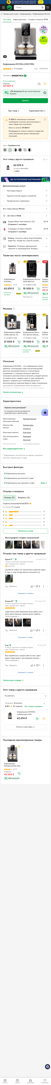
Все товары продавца (33, 706)
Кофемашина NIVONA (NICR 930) (12, 765)
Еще (44, 483)
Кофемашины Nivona (41, 14)
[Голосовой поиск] (42, 7)
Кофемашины (25, 14)
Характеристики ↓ (37, 111)
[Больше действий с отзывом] (43, 586)
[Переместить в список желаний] (45, 83)
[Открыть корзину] (47, 7)
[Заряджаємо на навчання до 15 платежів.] (25, 179)
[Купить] (19, 289)
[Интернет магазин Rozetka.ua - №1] (9, 7)
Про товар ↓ (13, 111)
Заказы (17, 1082)
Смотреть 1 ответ (25, 637)
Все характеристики (14, 449)
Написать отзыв (25, 531)
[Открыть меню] (3, 7)
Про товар (7, 19)
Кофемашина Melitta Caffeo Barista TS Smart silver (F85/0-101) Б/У (12, 334)
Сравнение (30, 1082)
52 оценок (18, 706)
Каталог (5, 1082)
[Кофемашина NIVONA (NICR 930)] (12, 753)
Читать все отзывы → (13, 680)
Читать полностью (13, 392)
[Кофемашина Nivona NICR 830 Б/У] (31, 268)
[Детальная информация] (14, 309)
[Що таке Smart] (18, 294)
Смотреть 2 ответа (25, 593)
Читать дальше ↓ (12, 616)
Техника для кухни (10, 14)
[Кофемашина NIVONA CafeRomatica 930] (12, 268)
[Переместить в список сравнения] (39, 83)
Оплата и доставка (24, 727)
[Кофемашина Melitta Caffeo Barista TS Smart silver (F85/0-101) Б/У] (12, 321)
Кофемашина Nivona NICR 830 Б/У (31, 281)
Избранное (45, 1082)
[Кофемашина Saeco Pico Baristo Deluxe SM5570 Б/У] (31, 321)
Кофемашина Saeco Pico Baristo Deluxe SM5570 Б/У (31, 334)
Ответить (13, 586)
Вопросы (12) (24, 498)
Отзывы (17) (9, 498)
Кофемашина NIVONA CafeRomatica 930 (11, 281)
